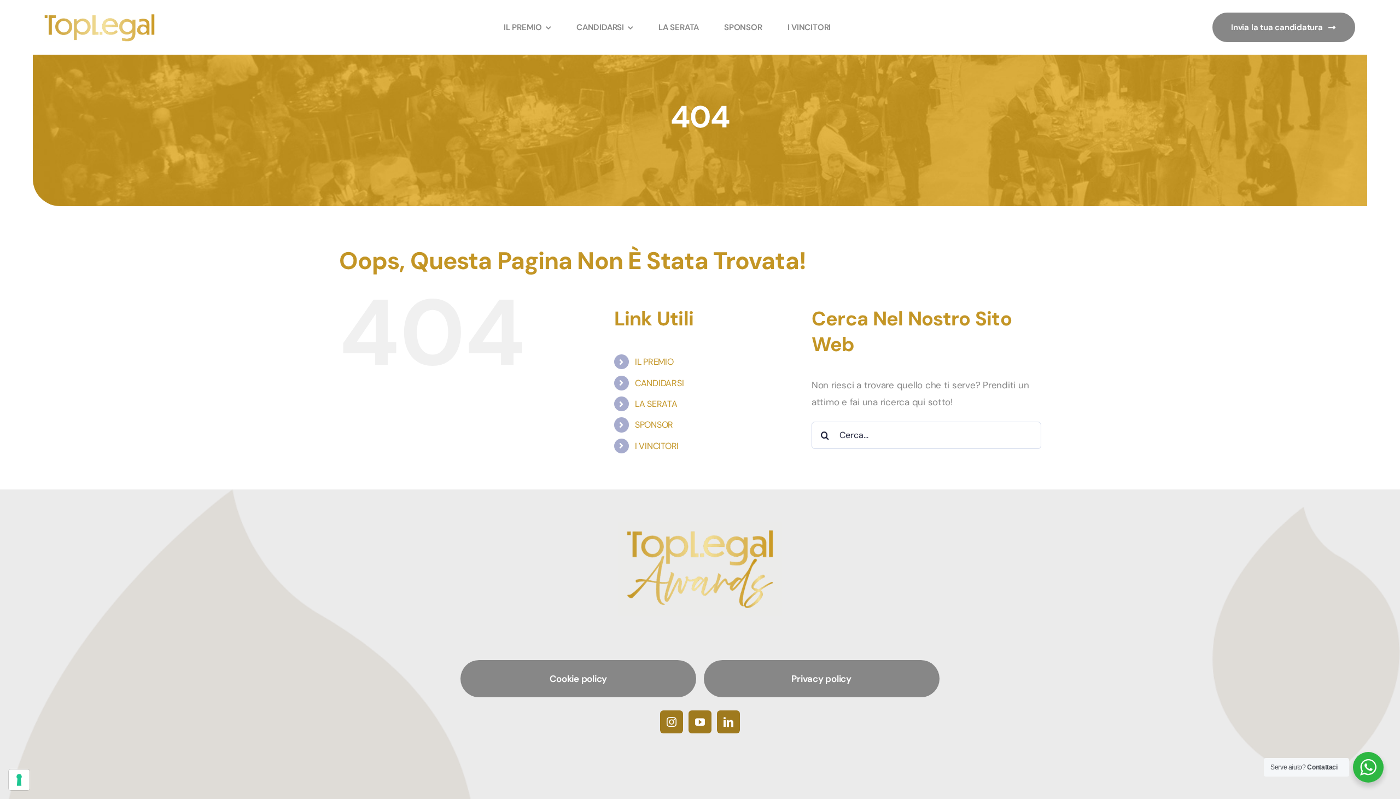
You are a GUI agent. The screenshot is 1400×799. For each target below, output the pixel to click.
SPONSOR (654, 424)
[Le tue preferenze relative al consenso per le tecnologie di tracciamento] (19, 779)
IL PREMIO (654, 362)
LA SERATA (656, 404)
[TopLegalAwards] (100, 17)
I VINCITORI (657, 446)
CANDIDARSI (659, 383)
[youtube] (700, 721)
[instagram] (671, 721)
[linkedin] (728, 721)
